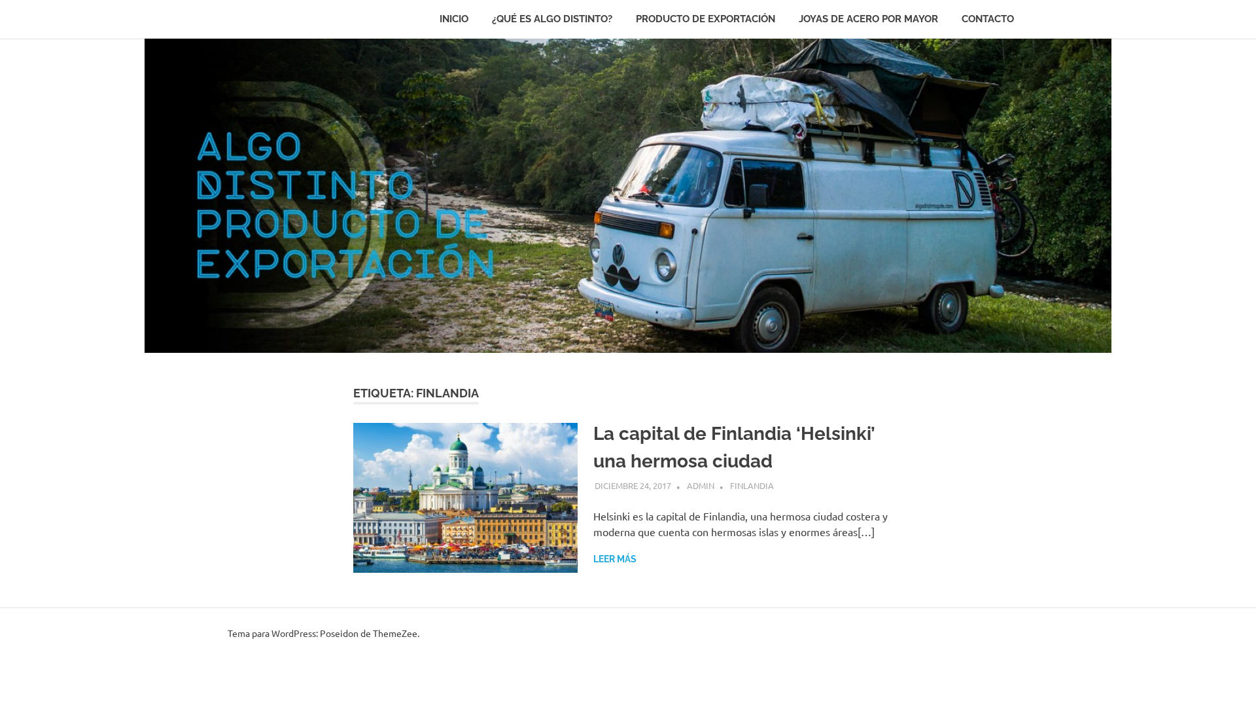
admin (700, 485)
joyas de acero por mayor (868, 19)
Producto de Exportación (705, 19)
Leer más (615, 559)
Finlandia (752, 485)
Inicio (454, 19)
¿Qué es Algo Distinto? (552, 19)
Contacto (988, 19)
